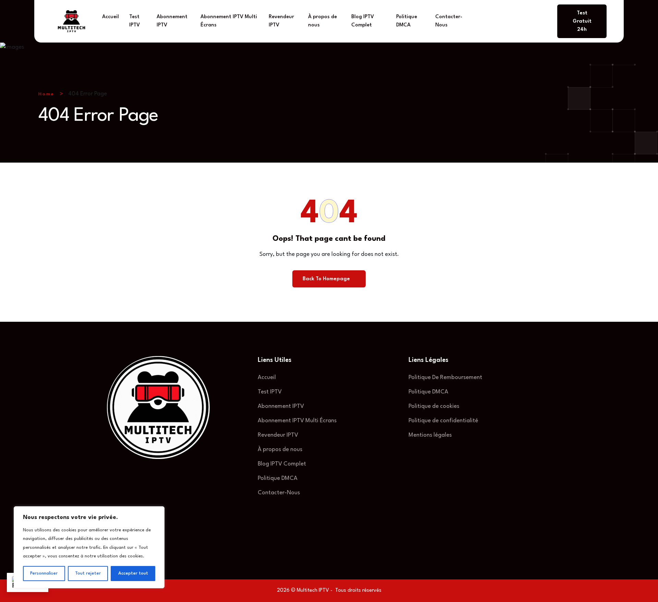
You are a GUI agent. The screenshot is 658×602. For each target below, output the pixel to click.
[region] (89, 547)
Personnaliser (44, 573)
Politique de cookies (434, 406)
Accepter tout (133, 573)
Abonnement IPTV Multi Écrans (228, 21)
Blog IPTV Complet (362, 21)
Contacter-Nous (448, 21)
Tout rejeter (88, 573)
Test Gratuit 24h (582, 21)
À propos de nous (322, 21)
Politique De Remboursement (445, 377)
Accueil (110, 17)
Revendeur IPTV (281, 21)
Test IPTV (134, 21)
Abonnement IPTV (172, 21)
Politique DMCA (406, 21)
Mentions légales (430, 435)
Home (46, 94)
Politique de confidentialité (443, 421)
